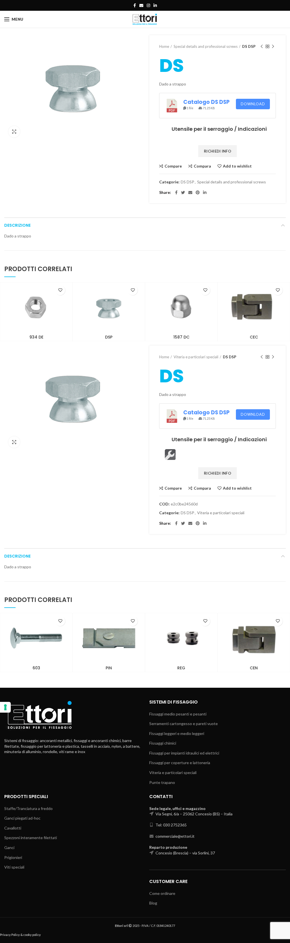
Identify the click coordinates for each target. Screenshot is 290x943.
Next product (273, 46)
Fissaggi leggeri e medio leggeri (176, 733)
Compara (202, 166)
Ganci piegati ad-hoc (22, 818)
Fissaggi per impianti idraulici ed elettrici (184, 753)
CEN (254, 667)
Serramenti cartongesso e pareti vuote (183, 723)
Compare (173, 166)
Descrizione (17, 225)
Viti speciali (14, 867)
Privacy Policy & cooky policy (20, 934)
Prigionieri (13, 857)
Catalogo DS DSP (206, 102)
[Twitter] (183, 192)
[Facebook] (135, 5)
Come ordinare (162, 893)
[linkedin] (155, 5)
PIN (109, 667)
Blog (153, 903)
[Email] (141, 5)
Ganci (9, 847)
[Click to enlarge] (14, 131)
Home (164, 46)
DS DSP (248, 46)
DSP (108, 337)
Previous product (262, 46)
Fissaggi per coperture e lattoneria (179, 762)
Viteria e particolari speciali (196, 357)
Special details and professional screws (206, 46)
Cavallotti (12, 828)
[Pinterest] (197, 192)
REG (181, 667)
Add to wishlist (237, 166)
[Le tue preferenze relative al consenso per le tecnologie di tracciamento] (5, 707)
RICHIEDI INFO (217, 151)
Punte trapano (162, 782)
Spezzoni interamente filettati (30, 837)
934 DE (36, 337)
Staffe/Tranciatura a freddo (28, 808)
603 (36, 667)
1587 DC (181, 337)
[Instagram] (148, 5)
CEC (254, 337)
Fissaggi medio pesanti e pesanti (177, 713)
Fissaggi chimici (162, 743)
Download (253, 104)
